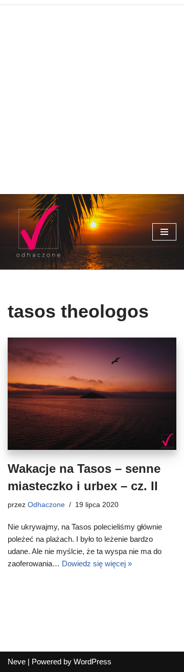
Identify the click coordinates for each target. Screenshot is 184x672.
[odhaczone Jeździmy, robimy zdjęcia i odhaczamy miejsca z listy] (38, 231)
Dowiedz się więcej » (97, 563)
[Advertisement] (92, 97)
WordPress (92, 661)
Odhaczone (46, 505)
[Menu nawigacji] (164, 232)
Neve (17, 661)
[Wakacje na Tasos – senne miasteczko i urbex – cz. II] (92, 394)
